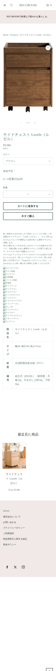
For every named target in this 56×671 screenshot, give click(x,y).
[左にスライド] (21, 122)
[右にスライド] (34, 122)
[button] (4, 5)
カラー (6, 154)
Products (14, 35)
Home (5, 35)
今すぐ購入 (28, 216)
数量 (5, 187)
